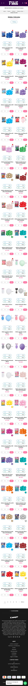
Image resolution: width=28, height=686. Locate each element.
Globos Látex (20, 11)
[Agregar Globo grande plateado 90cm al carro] (12, 367)
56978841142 (14, 670)
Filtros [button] (14, 22)
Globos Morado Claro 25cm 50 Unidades (7, 475)
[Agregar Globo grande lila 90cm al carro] (25, 367)
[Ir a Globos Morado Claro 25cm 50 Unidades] (7, 461)
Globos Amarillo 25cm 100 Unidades (7, 418)
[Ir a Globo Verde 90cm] (20, 262)
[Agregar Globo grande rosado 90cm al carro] (25, 338)
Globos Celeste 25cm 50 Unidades (7, 134)
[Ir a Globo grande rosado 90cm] (20, 318)
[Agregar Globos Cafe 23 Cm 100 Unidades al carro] (25, 197)
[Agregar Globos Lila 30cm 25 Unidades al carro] (25, 54)
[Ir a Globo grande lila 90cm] (20, 347)
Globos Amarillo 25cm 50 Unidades (7, 77)
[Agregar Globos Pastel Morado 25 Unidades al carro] (25, 111)
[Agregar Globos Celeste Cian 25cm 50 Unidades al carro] (25, 509)
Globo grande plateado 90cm (7, 361)
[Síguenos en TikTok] (19, 637)
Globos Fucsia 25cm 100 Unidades (7, 446)
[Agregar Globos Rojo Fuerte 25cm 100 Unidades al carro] (25, 225)
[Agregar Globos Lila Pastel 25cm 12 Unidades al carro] (12, 168)
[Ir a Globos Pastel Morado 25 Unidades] (20, 91)
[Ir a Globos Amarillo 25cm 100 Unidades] (7, 404)
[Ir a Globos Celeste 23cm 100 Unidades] (7, 91)
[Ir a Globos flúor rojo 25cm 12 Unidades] (20, 120)
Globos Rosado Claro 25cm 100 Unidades (20, 389)
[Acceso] (22, 3)
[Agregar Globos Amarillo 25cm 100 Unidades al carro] (12, 424)
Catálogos (14, 653)
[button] (14, 611)
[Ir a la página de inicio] (13, 3)
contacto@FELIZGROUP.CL (14, 663)
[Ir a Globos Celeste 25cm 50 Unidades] (7, 120)
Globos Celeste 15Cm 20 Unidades (7, 561)
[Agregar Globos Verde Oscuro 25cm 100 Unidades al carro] (12, 254)
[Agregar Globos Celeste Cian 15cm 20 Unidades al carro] (25, 254)
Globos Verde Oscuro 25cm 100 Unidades (7, 248)
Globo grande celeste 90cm (7, 332)
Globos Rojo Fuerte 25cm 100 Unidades (21, 219)
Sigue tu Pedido (14, 656)
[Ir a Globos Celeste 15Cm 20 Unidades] (7, 546)
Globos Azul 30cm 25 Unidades (7, 48)
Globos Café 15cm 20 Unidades (21, 561)
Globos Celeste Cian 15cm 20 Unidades (21, 248)
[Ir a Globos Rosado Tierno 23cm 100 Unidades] (7, 262)
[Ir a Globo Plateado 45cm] (20, 291)
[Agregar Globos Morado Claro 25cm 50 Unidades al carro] (12, 481)
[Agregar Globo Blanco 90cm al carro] (12, 310)
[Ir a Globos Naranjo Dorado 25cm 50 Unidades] (7, 177)
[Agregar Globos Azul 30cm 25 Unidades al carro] (12, 54)
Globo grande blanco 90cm (7, 389)
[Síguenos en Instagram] (13, 637)
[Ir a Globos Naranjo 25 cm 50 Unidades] (7, 489)
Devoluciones (14, 651)
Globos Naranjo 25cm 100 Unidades (20, 446)
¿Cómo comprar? (14, 644)
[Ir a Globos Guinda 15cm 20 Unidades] (20, 63)
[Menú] (1, 3)
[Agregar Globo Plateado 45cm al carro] (25, 310)
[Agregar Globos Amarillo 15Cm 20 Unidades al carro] (25, 595)
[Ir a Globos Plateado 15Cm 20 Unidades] (20, 518)
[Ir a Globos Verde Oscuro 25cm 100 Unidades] (7, 234)
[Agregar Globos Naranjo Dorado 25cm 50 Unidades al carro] (12, 197)
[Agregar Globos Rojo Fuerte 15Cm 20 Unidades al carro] (12, 595)
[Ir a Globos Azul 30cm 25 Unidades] (7, 34)
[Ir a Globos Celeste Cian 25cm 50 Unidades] (20, 489)
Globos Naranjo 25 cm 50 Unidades (7, 503)
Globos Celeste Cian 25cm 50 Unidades (21, 503)
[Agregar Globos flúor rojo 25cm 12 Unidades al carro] (25, 140)
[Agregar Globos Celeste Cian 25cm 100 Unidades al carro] (25, 481)
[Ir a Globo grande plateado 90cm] (7, 347)
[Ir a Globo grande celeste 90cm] (7, 318)
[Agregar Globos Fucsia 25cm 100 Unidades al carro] (12, 452)
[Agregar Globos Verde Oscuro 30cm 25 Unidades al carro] (25, 168)
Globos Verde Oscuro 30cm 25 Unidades (20, 162)
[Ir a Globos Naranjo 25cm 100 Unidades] (20, 432)
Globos (13, 11)
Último (22, 602)
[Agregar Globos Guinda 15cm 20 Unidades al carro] (25, 82)
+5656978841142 (14, 667)
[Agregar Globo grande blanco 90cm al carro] (12, 395)
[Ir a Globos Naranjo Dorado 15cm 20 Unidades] (7, 518)
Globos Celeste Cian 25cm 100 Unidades (21, 475)
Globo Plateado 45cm (20, 304)
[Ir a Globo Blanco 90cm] (7, 291)
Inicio (4, 11)
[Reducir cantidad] (2, 54)
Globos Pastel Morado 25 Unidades (20, 105)
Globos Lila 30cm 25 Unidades (21, 48)
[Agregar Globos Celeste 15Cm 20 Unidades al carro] (12, 566)
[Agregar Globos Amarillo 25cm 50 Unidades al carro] (12, 82)
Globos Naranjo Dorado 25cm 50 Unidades (7, 191)
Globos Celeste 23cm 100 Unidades (7, 105)
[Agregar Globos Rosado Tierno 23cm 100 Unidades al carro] (12, 282)
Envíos (14, 647)
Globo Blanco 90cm (7, 304)
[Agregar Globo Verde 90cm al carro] (25, 282)
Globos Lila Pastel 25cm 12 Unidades (7, 162)
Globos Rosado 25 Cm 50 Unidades (7, 219)
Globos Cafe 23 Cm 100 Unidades (21, 191)
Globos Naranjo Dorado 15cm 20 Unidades (7, 532)
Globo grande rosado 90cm (20, 332)
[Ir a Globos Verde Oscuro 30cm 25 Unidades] (20, 148)
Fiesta (9, 11)
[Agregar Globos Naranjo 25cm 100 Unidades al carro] (25, 452)
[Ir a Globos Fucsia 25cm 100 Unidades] (7, 432)
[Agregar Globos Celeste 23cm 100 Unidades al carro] (12, 111)
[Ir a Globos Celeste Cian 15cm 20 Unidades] (20, 234)
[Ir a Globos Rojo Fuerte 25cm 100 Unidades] (20, 205)
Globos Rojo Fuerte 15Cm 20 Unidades (7, 589)
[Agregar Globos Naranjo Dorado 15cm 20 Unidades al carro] (12, 538)
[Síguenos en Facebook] (15, 637)
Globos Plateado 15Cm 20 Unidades (21, 532)
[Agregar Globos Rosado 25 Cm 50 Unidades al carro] (12, 225)
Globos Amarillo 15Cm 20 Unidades (21, 589)
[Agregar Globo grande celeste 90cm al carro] (12, 338)
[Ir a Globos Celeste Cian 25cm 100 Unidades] (20, 461)
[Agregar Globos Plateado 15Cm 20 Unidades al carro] (25, 538)
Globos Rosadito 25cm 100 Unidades (21, 418)
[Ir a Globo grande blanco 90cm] (7, 375)
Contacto (14, 655)
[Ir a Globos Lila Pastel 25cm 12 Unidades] (7, 148)
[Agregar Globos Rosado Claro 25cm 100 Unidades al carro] (25, 395)
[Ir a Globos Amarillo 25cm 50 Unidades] (7, 63)
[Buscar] (3, 3)
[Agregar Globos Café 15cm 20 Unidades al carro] (25, 566)
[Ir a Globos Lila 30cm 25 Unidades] (20, 34)
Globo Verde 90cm (20, 276)
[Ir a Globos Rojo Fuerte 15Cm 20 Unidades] (7, 575)
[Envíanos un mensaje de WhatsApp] (25, 683)
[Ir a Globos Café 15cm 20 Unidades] (20, 546)
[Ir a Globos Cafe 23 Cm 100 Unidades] (20, 177)
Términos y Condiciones (14, 645)
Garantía (14, 649)
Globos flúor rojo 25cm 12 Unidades (20, 134)
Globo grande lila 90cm (21, 360)
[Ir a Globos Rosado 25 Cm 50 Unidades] (7, 205)
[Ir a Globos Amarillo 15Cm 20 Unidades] (20, 575)
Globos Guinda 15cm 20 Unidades (21, 77)
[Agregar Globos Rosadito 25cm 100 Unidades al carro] (25, 424)
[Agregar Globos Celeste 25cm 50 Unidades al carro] (12, 140)
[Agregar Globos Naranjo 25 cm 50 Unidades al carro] (12, 509)
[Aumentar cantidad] (8, 54)
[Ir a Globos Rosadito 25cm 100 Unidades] (20, 404)
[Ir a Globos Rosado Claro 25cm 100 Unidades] (20, 375)
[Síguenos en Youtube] (17, 637)
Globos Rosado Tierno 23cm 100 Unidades (7, 276)
